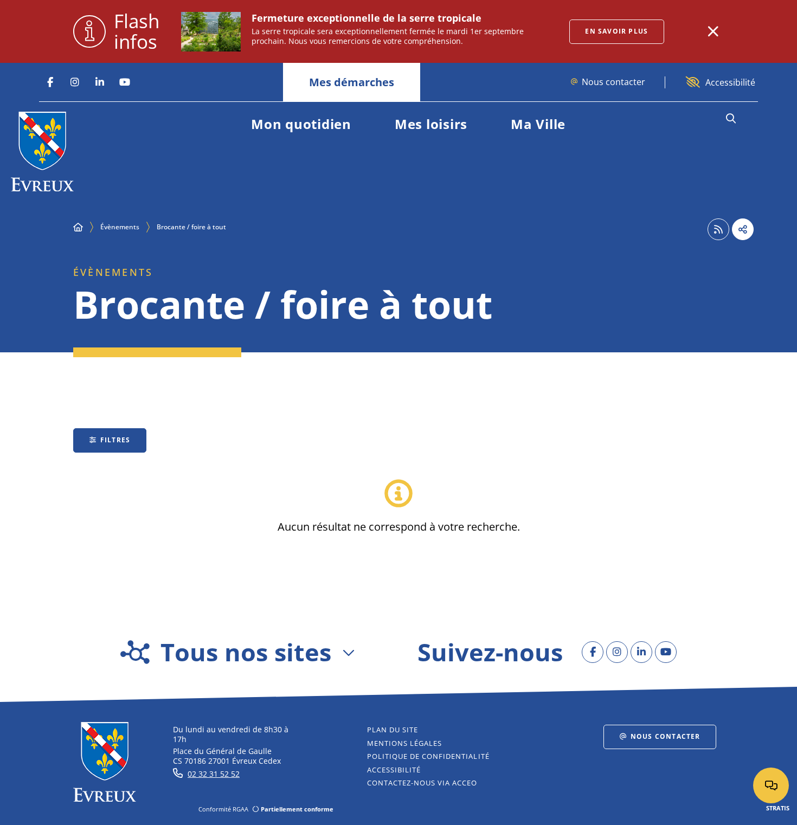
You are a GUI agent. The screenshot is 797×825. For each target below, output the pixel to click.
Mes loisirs (431, 124)
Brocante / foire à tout (191, 226)
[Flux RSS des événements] (718, 229)
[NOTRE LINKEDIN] (100, 82)
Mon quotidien (301, 124)
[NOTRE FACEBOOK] (50, 82)
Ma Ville (538, 124)
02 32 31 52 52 (214, 774)
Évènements (119, 226)
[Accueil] (78, 227)
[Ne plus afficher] (713, 31)
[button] (730, 119)
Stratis (777, 808)
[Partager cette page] (743, 229)
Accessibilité (730, 82)
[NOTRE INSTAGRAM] (75, 82)
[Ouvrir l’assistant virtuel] (771, 785)
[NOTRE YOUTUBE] (125, 82)
